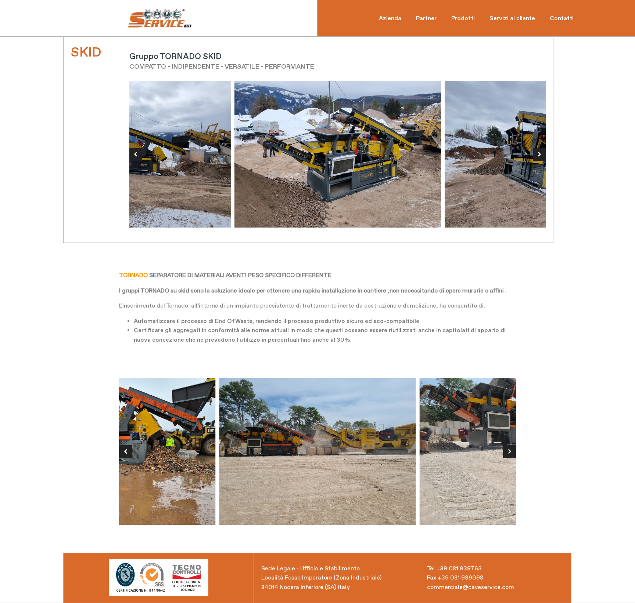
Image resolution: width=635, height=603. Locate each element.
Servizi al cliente (512, 18)
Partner (426, 18)
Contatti (562, 18)
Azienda (390, 18)
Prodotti (463, 18)
